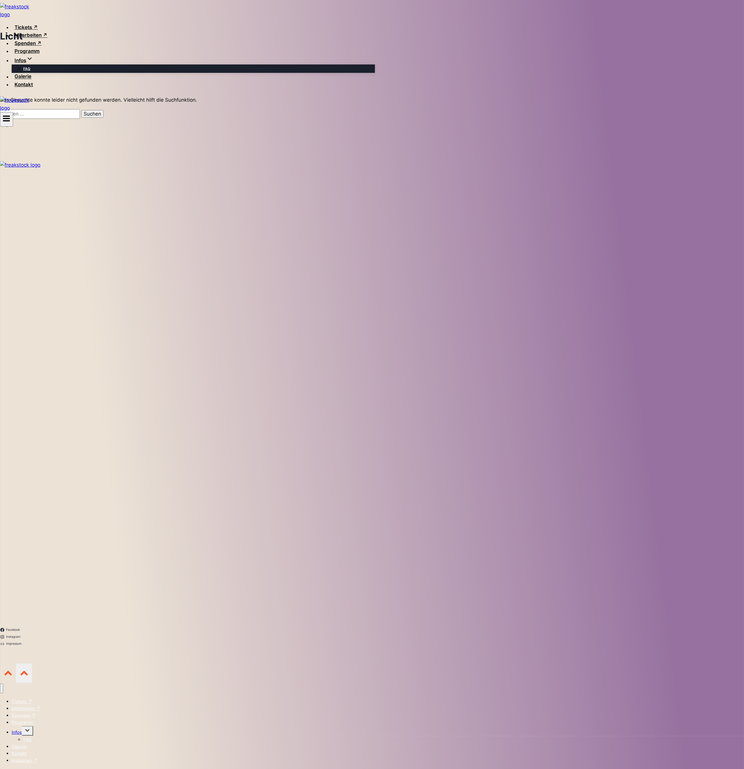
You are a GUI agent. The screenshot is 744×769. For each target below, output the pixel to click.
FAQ (26, 69)
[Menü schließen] (1, 688)
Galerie (23, 77)
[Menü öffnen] (6, 119)
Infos (17, 732)
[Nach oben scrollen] (8, 673)
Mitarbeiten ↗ (31, 35)
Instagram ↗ (24, 760)
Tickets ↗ (26, 27)
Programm (27, 51)
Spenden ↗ (28, 43)
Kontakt (24, 84)
